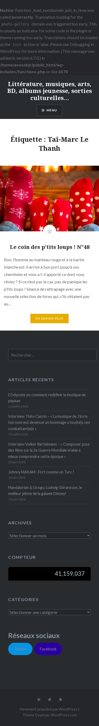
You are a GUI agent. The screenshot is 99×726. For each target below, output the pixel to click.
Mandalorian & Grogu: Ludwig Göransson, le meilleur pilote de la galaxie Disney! (45, 490)
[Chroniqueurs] (49, 699)
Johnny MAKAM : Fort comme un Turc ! (41, 472)
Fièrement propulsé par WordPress (48, 709)
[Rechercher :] (52, 355)
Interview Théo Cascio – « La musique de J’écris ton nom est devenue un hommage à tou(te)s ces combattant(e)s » (49, 422)
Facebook (48, 649)
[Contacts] (38, 699)
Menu (51, 110)
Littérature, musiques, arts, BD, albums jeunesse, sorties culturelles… (49, 91)
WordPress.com (63, 715)
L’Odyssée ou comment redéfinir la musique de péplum (47, 398)
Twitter (20, 649)
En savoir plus (50, 318)
